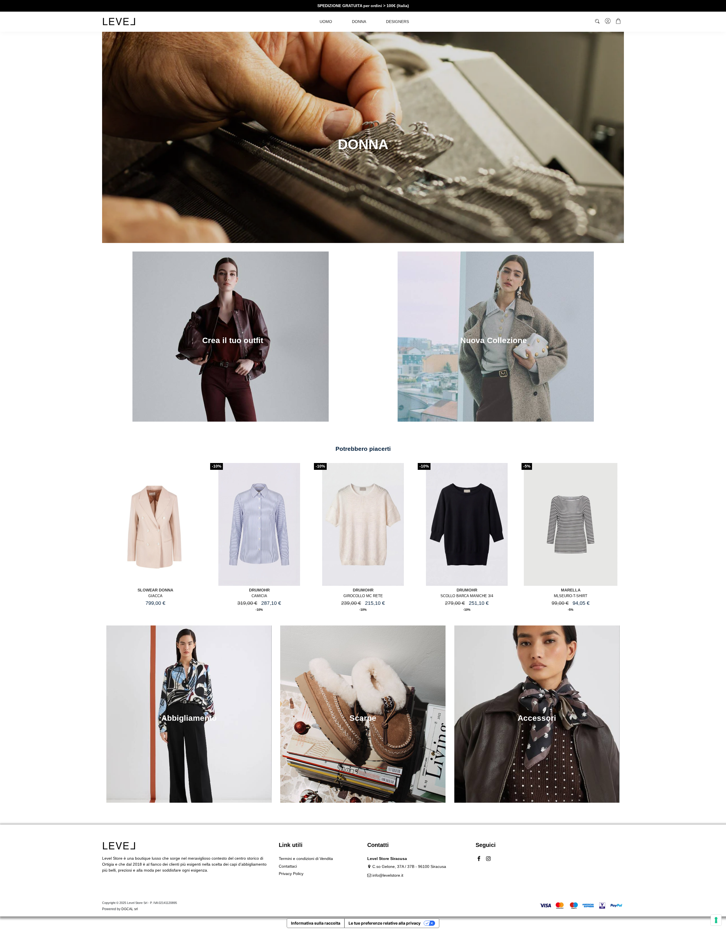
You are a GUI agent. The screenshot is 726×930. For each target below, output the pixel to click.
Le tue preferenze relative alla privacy (385, 923)
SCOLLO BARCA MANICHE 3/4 (466, 596)
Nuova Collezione (493, 340)
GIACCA (155, 596)
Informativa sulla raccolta (315, 923)
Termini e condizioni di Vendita (306, 858)
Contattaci (288, 866)
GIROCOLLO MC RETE (363, 596)
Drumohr (259, 590)
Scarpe (362, 718)
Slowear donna (155, 590)
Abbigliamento (189, 718)
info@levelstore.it (387, 875)
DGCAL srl (129, 909)
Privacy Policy (291, 873)
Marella (571, 590)
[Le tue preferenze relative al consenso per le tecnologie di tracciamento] (716, 920)
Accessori (537, 718)
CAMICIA (259, 596)
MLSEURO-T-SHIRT (570, 596)
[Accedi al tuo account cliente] (608, 22)
